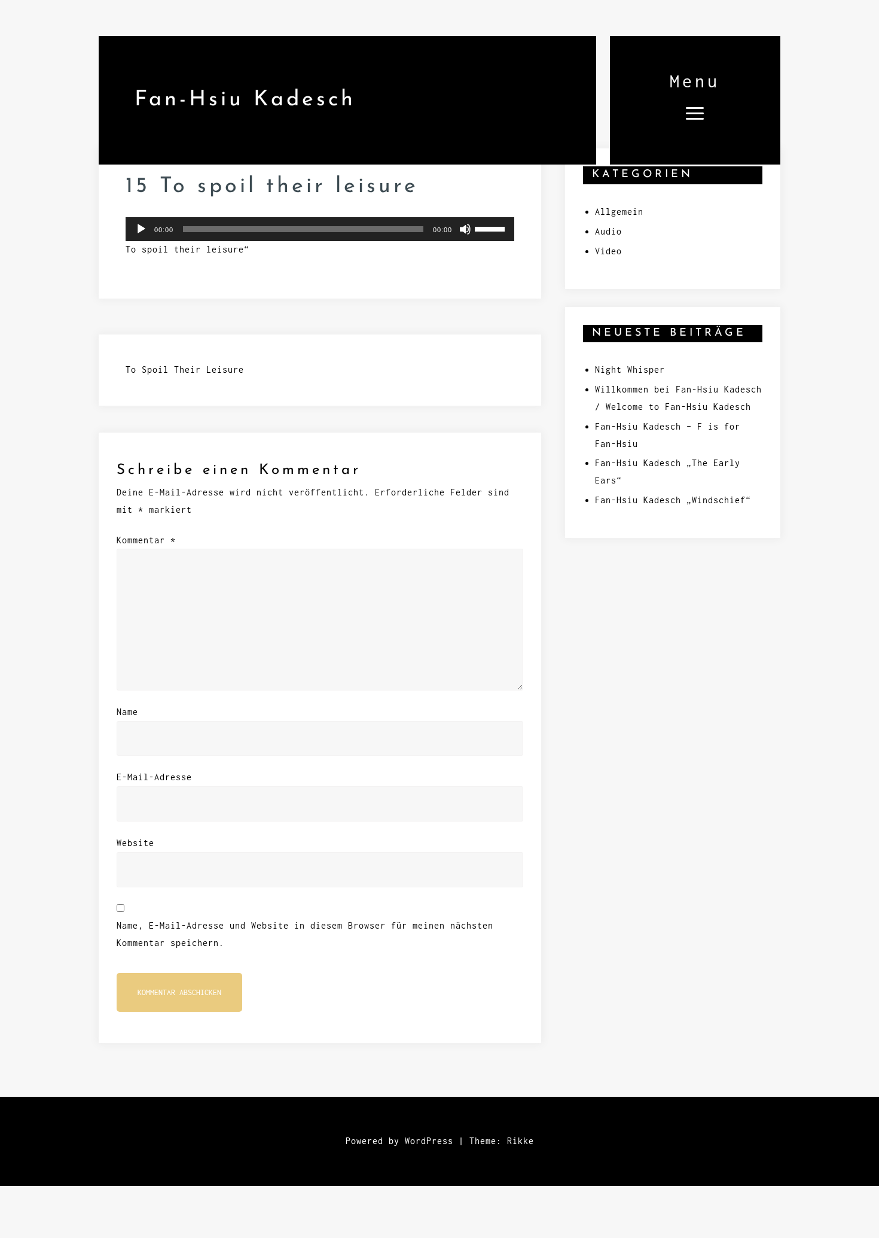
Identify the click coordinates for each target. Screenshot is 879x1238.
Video (608, 251)
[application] (320, 229)
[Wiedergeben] (141, 229)
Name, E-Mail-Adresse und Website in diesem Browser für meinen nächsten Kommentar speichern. (305, 934)
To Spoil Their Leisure (185, 369)
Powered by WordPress (399, 1141)
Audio (608, 231)
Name (127, 712)
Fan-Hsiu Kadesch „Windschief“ (673, 500)
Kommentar (146, 540)
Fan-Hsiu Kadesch (245, 100)
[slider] (491, 228)
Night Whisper (630, 369)
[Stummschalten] (465, 229)
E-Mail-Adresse (154, 777)
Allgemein (619, 211)
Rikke (520, 1141)
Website (135, 843)
